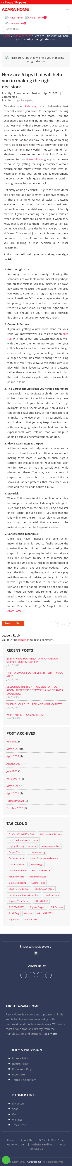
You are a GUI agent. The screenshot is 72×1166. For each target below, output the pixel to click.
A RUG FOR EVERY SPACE (21, 833)
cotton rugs (37, 864)
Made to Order (16, 1144)
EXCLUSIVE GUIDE (41, 870)
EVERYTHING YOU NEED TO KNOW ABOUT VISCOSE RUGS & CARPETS (32, 660)
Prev (7, 623)
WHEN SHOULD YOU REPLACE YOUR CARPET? (34, 704)
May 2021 (12, 786)
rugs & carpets (22, 36)
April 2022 (12, 756)
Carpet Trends (16, 852)
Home (7, 36)
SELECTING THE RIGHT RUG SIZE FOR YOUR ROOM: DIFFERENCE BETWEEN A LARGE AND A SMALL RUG (35, 690)
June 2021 (12, 778)
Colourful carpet (17, 858)
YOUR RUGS (31, 919)
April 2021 (12, 793)
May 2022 (12, 749)
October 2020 (14, 808)
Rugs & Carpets (38, 907)
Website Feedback (42, 1144)
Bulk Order (58, 1140)
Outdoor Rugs (52, 895)
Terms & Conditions (24, 1080)
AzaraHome (36, 159)
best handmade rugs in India (23, 840)
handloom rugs (16, 876)
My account (19, 1103)
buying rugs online (50, 846)
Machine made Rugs (19, 888)
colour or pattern (17, 864)
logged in (24, 640)
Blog (63, 1144)
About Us (26, 1140)
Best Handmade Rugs (51, 833)
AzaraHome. (14, 611)
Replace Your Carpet (19, 901)
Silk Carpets (57, 907)
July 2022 (12, 741)
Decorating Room (18, 870)
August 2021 (14, 763)
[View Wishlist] (36, 17)
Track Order (19, 1125)
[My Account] (14, 17)
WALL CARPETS (45, 913)
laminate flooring (17, 882)
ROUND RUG (41, 901)
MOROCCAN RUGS (44, 888)
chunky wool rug (37, 852)
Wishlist (17, 1119)
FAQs (42, 1140)
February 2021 (15, 800)
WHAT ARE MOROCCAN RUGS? (25, 715)
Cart (14, 1114)
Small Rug (14, 913)
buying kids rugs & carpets (22, 846)
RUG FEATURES (17, 907)
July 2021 (12, 771)
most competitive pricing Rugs (24, 895)
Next (19, 623)
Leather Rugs (38, 882)
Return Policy (20, 1063)
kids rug (31, 106)
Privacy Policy (20, 1058)
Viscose (28, 913)
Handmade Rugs (37, 876)
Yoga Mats (14, 919)
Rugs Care (18, 1074)
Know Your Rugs (22, 1069)
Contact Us (36, 1148)
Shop (15, 1109)
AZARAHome (34, 1161)
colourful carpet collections (44, 858)
